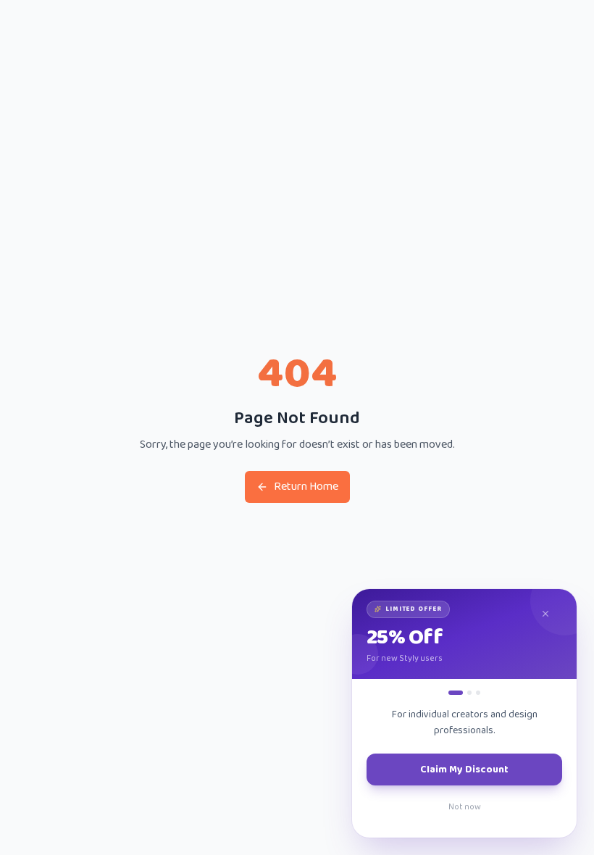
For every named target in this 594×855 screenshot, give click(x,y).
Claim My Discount (464, 769)
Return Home (306, 486)
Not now (464, 807)
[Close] (552, 614)
